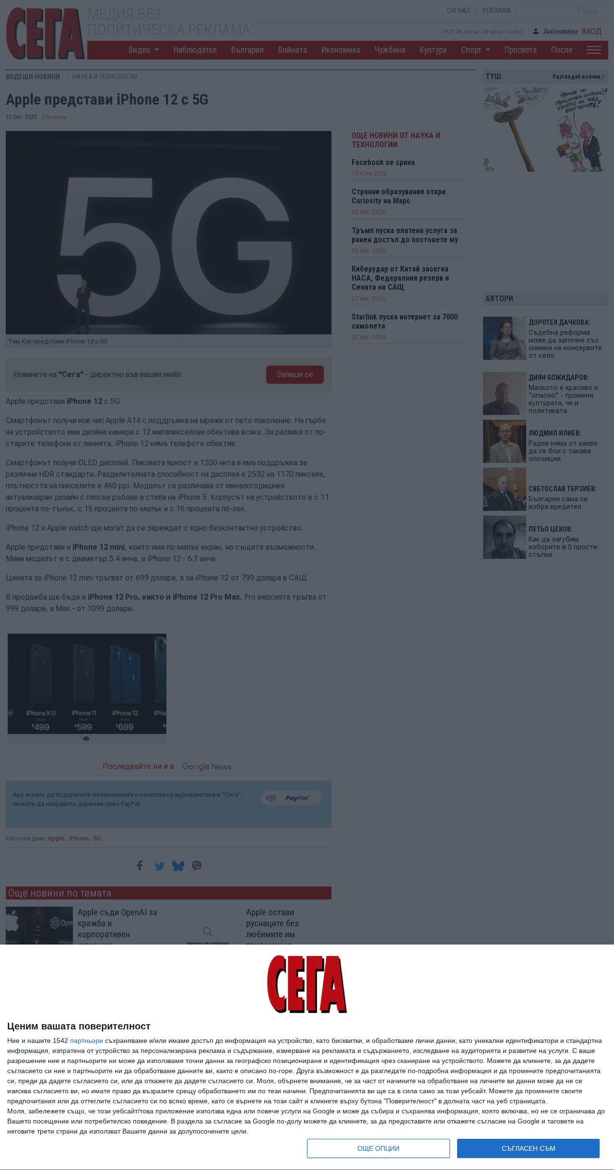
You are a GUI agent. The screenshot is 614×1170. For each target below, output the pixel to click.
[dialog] (307, 1057)
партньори (86, 1040)
